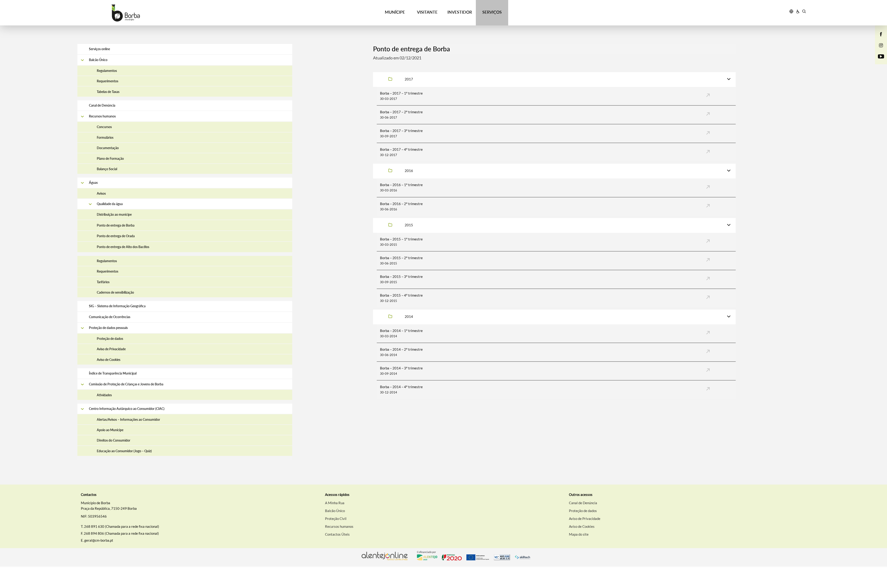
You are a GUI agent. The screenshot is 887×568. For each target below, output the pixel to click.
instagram (878, 50)
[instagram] (881, 45)
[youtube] (881, 56)
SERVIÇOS (492, 12)
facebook (878, 39)
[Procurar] (804, 12)
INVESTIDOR (459, 12)
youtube (878, 61)
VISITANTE (427, 12)
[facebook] (881, 34)
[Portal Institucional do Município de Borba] (168, 12)
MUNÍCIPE (395, 12)
